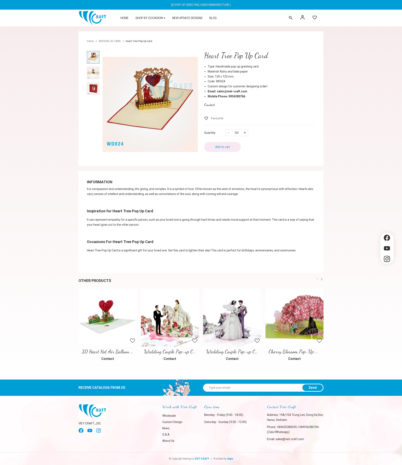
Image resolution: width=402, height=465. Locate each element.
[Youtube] (89, 432)
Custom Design (172, 422)
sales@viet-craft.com (290, 439)
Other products (95, 280)
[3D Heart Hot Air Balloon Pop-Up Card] (108, 317)
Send (313, 388)
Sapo (230, 458)
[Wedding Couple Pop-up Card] (232, 317)
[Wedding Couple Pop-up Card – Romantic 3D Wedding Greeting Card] (170, 317)
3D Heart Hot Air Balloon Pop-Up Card (119, 352)
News (166, 428)
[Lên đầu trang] (387, 271)
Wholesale (169, 415)
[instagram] (98, 432)
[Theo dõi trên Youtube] (387, 248)
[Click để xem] (150, 104)
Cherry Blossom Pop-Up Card (296, 352)
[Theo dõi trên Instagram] (387, 259)
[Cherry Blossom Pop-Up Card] (294, 317)
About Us (168, 440)
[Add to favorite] (213, 118)
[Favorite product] (314, 18)
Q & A (166, 434)
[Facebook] (81, 432)
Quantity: (210, 132)
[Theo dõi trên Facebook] (387, 238)
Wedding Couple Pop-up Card (234, 352)
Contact (209, 104)
